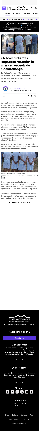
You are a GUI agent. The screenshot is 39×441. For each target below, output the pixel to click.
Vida (31, 415)
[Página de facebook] (7, 393)
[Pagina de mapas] (31, 8)
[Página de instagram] (17, 393)
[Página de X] (12, 393)
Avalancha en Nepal (15, 19)
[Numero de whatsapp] (22, 393)
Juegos (32, 19)
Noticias (16, 14)
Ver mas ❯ (19, 359)
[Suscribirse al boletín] (4, 8)
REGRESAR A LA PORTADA (19, 202)
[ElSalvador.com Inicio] (20, 8)
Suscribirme (19, 338)
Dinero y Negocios (19, 423)
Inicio (7, 14)
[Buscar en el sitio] (9, 8)
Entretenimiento (14, 419)
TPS (26, 19)
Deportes (26, 419)
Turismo (26, 14)
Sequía (4, 19)
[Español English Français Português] (35, 8)
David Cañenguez (19, 88)
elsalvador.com (15, 28)
